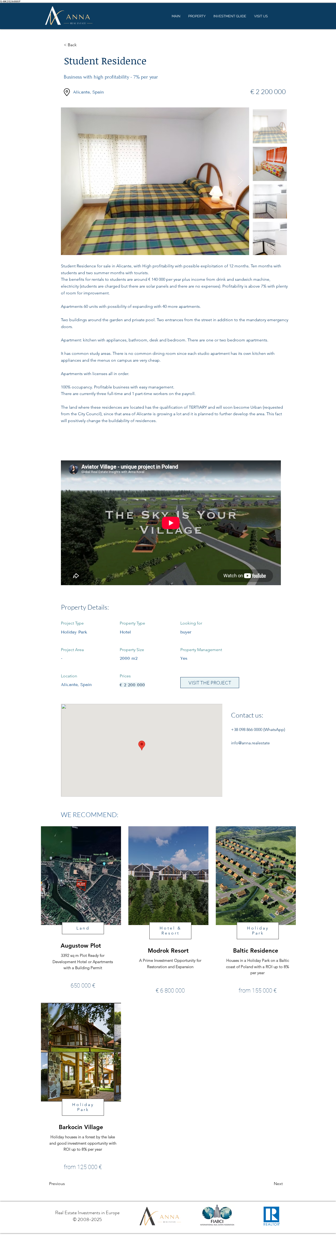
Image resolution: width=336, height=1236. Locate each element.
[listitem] (81, 911)
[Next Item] (240, 181)
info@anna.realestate (250, 742)
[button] (81, 45)
